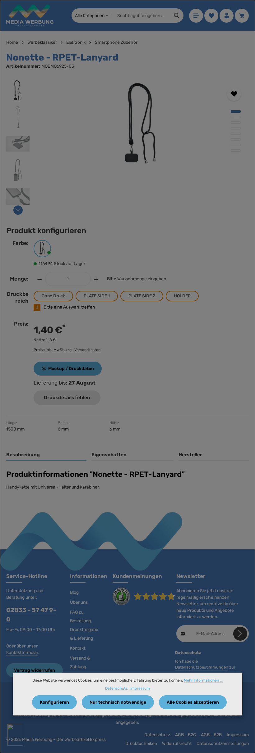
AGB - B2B (211, 734)
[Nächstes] (18, 210)
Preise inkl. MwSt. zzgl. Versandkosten (67, 350)
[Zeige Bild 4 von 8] (236, 128)
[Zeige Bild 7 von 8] (236, 145)
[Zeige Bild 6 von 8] (236, 139)
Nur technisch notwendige (118, 702)
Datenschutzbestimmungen (201, 667)
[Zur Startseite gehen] (29, 15)
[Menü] (196, 16)
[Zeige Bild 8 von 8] (236, 150)
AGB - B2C (185, 734)
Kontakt (77, 648)
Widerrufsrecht (177, 743)
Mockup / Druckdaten (71, 368)
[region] (127, 145)
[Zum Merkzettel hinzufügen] (234, 94)
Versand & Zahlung (80, 663)
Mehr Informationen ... (203, 680)
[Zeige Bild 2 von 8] (236, 117)
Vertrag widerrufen (34, 670)
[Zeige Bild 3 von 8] (236, 122)
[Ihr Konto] (227, 16)
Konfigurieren (54, 702)
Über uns (79, 602)
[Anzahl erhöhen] (96, 279)
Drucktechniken (141, 743)
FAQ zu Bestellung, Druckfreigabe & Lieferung (84, 625)
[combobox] (140, 15)
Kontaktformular (22, 652)
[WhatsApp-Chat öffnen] (15, 735)
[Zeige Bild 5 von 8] (236, 134)
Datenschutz (157, 734)
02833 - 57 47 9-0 (31, 614)
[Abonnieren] (240, 634)
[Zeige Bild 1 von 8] (236, 111)
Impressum (238, 734)
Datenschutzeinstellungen (223, 743)
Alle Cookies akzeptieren (193, 702)
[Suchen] (176, 15)
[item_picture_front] (142, 126)
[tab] (46, 455)
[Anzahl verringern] (39, 279)
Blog (74, 592)
